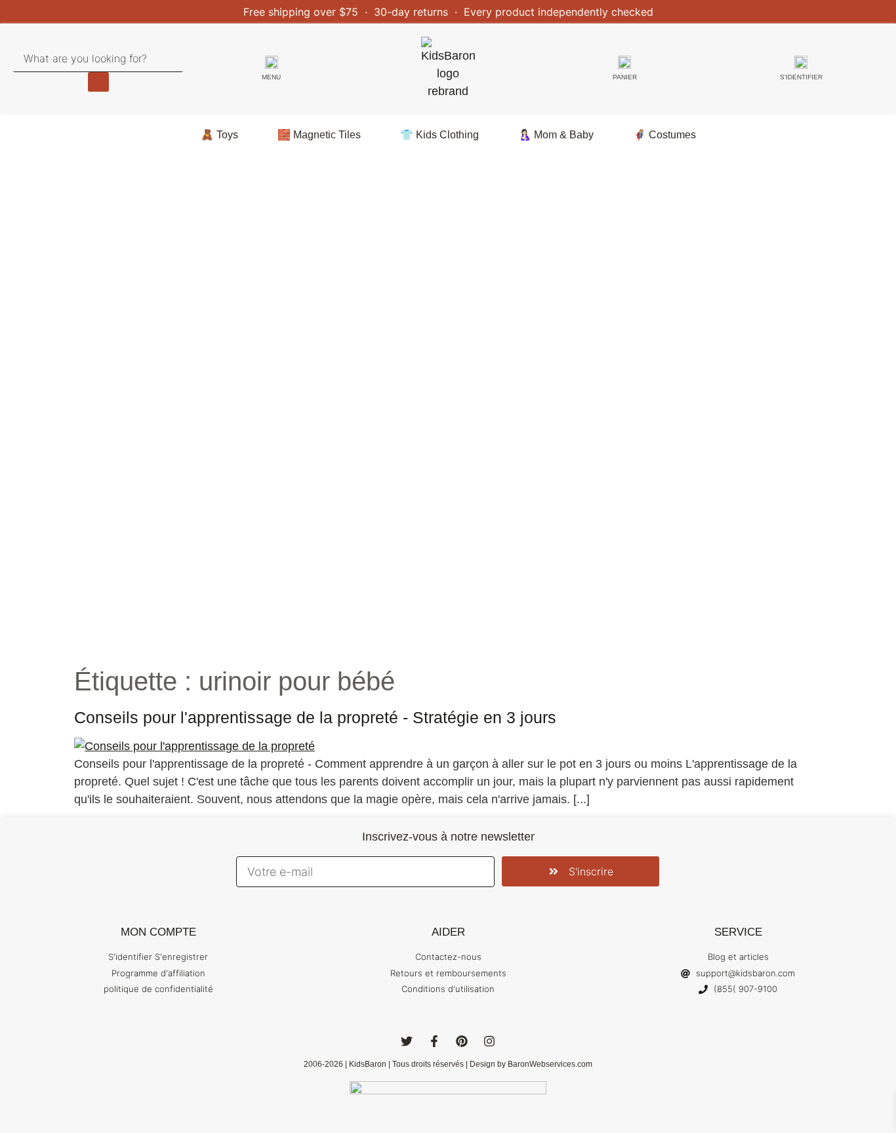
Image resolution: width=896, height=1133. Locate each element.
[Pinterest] (462, 1041)
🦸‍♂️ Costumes (664, 134)
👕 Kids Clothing (439, 134)
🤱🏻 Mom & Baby (556, 134)
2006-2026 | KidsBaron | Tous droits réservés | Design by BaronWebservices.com (448, 1064)
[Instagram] (489, 1041)
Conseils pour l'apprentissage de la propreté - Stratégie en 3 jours (315, 717)
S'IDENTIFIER (801, 77)
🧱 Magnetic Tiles (319, 134)
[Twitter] (407, 1041)
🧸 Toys (219, 134)
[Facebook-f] (434, 1041)
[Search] (98, 82)
